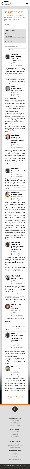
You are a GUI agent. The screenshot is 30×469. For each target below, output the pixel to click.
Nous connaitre (15, 418)
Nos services (8, 36)
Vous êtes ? (8, 33)
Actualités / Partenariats (15, 425)
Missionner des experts (15, 444)
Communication (16, 92)
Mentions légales (16, 465)
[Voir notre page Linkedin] (15, 409)
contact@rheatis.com (15, 459)
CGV (22, 465)
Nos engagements (15, 422)
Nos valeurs (15, 423)
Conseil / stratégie (17, 196)
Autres (14, 62)
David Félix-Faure (18, 467)
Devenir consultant (10, 30)
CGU (25, 465)
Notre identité (15, 420)
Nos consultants (9, 39)
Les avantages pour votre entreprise (15, 445)
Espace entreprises (15, 441)
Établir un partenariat (15, 447)
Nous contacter (15, 451)
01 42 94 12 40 (16, 458)
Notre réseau (15, 429)
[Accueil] (6, 3)
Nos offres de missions (11, 42)
